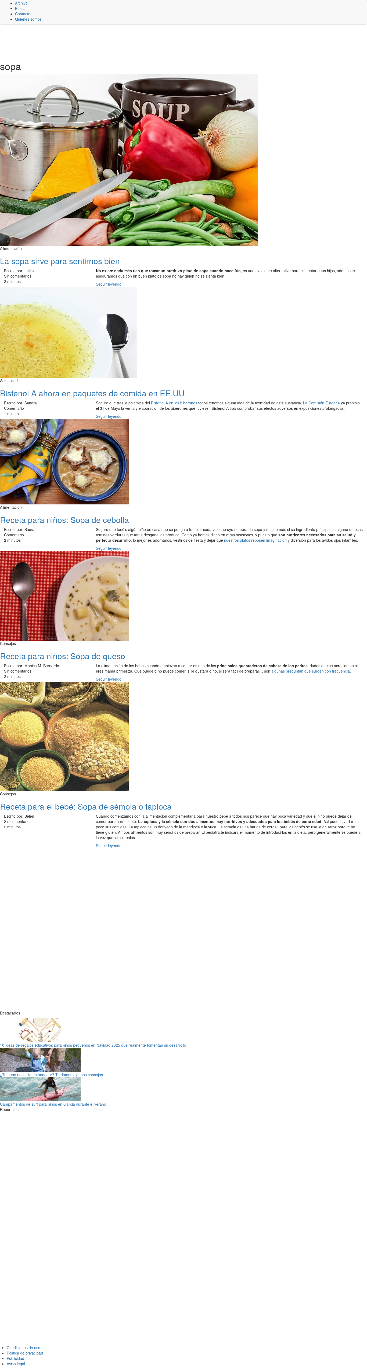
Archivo (21, 3)
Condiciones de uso (23, 1347)
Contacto (22, 13)
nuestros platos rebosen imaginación (255, 540)
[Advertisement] (131, 42)
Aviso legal (16, 1363)
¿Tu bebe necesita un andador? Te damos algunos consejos (51, 1074)
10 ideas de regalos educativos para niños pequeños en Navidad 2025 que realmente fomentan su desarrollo (93, 1045)
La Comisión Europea (321, 402)
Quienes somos (28, 19)
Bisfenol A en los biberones (174, 402)
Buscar (21, 8)
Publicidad (15, 1358)
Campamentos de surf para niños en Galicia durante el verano (53, 1104)
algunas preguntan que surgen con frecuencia (310, 671)
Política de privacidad (25, 1353)
